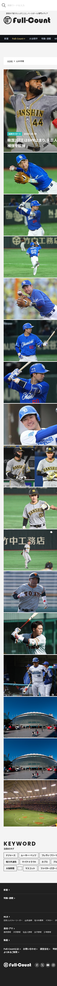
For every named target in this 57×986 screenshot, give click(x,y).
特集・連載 (46, 38)
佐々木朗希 (38, 920)
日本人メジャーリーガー (13, 920)
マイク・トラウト (29, 861)
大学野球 (17, 932)
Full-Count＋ (19, 38)
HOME (10, 61)
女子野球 (37, 932)
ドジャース (11, 855)
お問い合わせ (29, 948)
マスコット (30, 868)
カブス (45, 861)
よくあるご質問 (10, 952)
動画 (6, 940)
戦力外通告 (11, 861)
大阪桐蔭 (10, 868)
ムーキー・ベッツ (28, 855)
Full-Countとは (11, 948)
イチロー (49, 920)
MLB (6, 916)
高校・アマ (8, 928)
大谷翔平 (33, 38)
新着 (6, 38)
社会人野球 (27, 932)
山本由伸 (28, 920)
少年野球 (47, 932)
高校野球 (7, 932)
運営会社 (44, 948)
